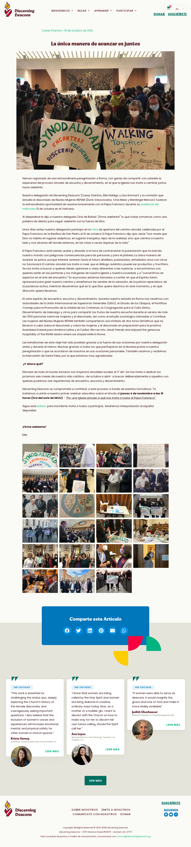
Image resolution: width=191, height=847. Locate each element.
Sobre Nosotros (84, 810)
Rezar (82, 11)
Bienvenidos (60, 11)
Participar (124, 11)
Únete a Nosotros (115, 810)
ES (177, 9)
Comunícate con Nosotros (95, 814)
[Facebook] (166, 814)
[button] (67, 630)
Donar (125, 814)
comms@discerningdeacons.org (134, 836)
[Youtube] (171, 814)
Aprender (101, 11)
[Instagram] (176, 814)
